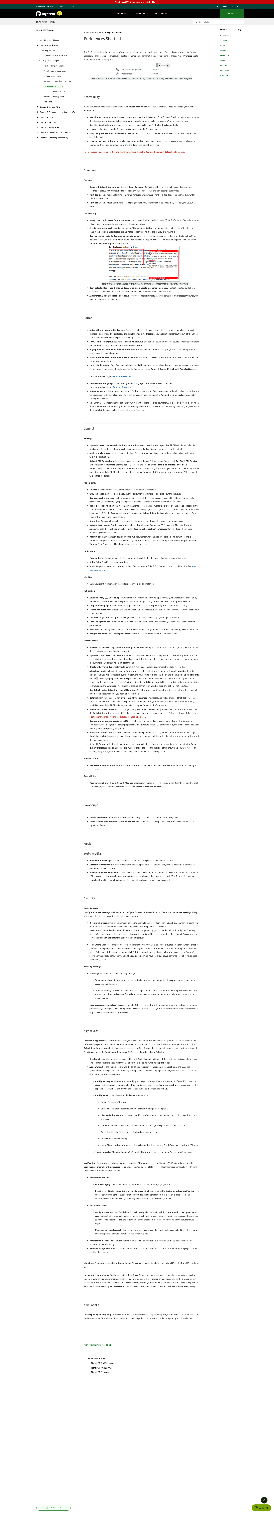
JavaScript (224, 55)
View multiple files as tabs (55, 91)
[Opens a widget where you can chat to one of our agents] (261, 1508)
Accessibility (225, 35)
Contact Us (232, 13)
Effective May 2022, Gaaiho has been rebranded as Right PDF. (137, 2)
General (223, 50)
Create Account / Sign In (229, 6)
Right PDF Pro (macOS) (101, 1367)
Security (223, 65)
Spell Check (225, 75)
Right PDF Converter (100, 1372)
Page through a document (55, 71)
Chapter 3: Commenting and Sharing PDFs (57, 112)
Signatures (224, 70)
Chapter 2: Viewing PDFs (50, 107)
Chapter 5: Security (48, 122)
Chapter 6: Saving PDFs (49, 127)
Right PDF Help (45, 22)
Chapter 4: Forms (47, 117)
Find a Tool (48, 101)
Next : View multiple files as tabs (98, 1344)
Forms (222, 45)
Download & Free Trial (44, 6)
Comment (224, 40)
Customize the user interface (54, 55)
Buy (61, 6)
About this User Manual (49, 40)
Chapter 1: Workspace (49, 45)
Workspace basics (50, 50)
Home (86, 32)
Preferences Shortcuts (53, 86)
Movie (222, 60)
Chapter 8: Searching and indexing (54, 137)
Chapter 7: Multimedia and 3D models (55, 132)
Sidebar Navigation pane (54, 65)
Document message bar (54, 96)
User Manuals (98, 32)
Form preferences (122, 376)
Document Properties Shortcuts (57, 81)
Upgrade (74, 6)
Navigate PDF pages (50, 60)
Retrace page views (52, 76)
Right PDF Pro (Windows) (102, 1363)
